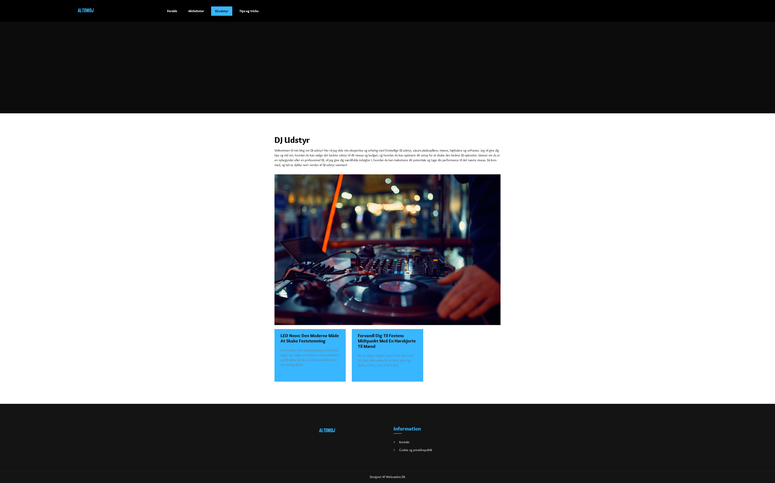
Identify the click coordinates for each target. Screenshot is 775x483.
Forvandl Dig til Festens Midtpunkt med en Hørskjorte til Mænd (387, 341)
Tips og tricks (249, 11)
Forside (172, 11)
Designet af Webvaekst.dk (387, 477)
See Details (289, 375)
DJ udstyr (221, 11)
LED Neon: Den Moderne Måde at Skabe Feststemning (310, 338)
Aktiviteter (196, 11)
